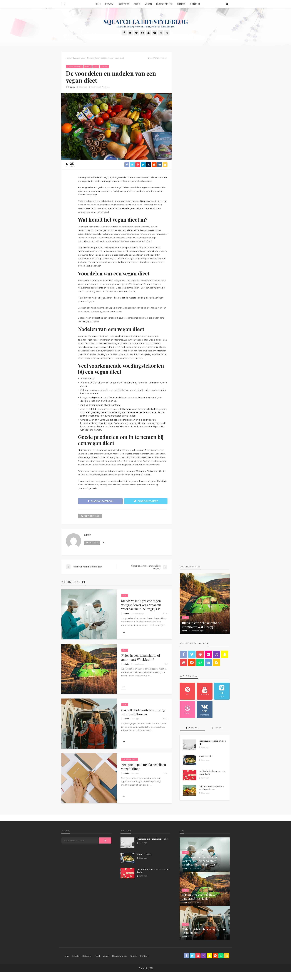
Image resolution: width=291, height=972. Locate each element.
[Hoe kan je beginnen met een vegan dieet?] (189, 775)
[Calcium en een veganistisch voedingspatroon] (189, 790)
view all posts (92, 542)
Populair (193, 727)
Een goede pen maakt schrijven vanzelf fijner (143, 767)
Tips (95, 67)
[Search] (227, 4)
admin (72, 87)
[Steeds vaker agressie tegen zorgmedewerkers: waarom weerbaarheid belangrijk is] (89, 614)
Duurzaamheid (164, 4)
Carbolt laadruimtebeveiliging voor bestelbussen (143, 712)
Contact (195, 4)
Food (137, 4)
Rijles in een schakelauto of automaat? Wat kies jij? (140, 657)
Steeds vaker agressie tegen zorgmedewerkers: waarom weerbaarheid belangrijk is (141, 605)
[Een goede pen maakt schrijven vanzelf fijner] (89, 778)
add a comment (91, 516)
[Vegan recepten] (189, 760)
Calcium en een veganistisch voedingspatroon (211, 787)
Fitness (181, 4)
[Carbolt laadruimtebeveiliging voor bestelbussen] (89, 724)
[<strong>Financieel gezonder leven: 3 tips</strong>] (189, 744)
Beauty (109, 4)
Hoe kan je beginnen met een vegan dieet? (212, 772)
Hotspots (123, 4)
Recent (218, 727)
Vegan (148, 4)
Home (97, 4)
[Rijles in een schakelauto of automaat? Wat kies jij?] (89, 669)
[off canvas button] (63, 4)
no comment (96, 87)
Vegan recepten (206, 756)
